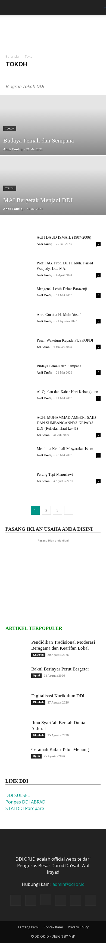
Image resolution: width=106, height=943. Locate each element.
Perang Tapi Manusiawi (55, 474)
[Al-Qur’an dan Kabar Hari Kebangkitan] (19, 398)
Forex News (76, 75)
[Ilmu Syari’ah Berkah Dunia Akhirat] (16, 730)
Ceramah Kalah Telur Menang (60, 749)
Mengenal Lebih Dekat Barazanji (62, 289)
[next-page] (68, 510)
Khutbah (38, 654)
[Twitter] (60, 900)
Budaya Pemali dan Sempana (59, 366)
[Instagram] (45, 900)
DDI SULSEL (17, 795)
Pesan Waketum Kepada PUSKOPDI (65, 340)
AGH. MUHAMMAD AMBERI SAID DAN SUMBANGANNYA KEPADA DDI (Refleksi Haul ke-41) (66, 423)
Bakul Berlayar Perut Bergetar (60, 669)
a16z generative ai (21, 75)
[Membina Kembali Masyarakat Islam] (19, 455)
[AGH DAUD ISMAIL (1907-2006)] (19, 244)
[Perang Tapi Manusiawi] (19, 481)
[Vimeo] (75, 900)
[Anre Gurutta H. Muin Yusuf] (19, 321)
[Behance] (15, 900)
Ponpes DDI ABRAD (25, 802)
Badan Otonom (51, 75)
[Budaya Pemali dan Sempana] (53, 141)
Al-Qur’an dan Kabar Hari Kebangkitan (67, 392)
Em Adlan (43, 346)
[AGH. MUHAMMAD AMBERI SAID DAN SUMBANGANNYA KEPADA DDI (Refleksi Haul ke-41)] (19, 424)
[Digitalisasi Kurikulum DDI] (16, 704)
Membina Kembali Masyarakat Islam (65, 449)
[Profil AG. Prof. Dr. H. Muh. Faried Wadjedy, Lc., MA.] (19, 270)
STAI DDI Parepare (24, 808)
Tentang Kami (28, 927)
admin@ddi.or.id (68, 884)
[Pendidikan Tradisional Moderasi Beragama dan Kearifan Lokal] (16, 650)
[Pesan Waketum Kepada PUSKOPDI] (19, 347)
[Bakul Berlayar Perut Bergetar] (16, 677)
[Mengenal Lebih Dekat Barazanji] (19, 295)
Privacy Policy (78, 927)
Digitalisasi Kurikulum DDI (58, 695)
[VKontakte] (90, 900)
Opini (36, 675)
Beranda (12, 56)
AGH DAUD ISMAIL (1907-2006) (64, 237)
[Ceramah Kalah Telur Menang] (16, 757)
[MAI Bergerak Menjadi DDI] (53, 201)
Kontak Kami (53, 927)
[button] (9, 7)
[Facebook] (30, 900)
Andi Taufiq (13, 149)
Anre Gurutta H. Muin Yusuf (59, 315)
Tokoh (9, 128)
